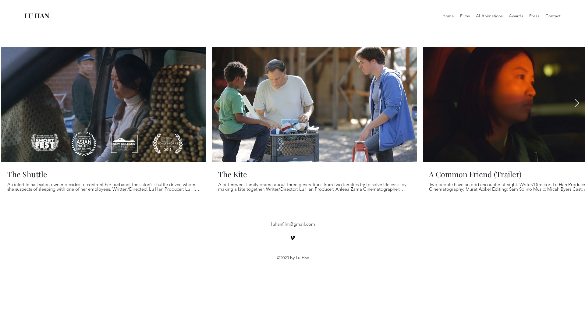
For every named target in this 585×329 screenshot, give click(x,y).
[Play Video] (103, 104)
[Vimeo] (292, 238)
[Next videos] (576, 103)
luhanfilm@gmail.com (293, 224)
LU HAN (36, 15)
